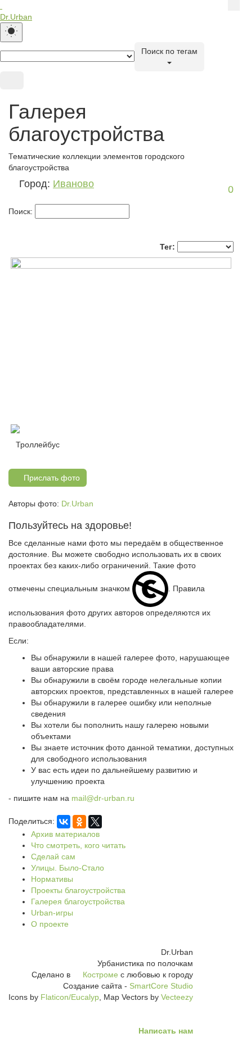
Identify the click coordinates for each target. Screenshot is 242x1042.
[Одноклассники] (79, 821)
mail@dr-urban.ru (103, 798)
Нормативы (52, 879)
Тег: (167, 246)
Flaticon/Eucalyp (70, 997)
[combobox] (169, 56)
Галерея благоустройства (78, 901)
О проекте (50, 923)
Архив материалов (65, 834)
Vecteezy (177, 997)
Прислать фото (50, 477)
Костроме (100, 974)
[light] (11, 32)
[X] (95, 821)
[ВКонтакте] (63, 821)
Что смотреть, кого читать (78, 845)
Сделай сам (53, 856)
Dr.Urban (77, 503)
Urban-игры (52, 912)
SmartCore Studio (161, 985)
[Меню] (12, 80)
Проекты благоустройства (78, 890)
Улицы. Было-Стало (67, 867)
